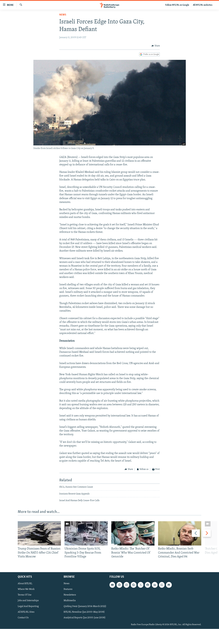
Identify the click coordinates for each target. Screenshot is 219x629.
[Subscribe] (169, 585)
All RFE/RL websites (202, 5)
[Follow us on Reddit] (119, 585)
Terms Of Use (24, 595)
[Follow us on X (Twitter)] (140, 585)
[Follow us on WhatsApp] (162, 585)
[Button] (155, 46)
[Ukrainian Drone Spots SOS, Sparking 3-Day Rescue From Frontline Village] (86, 533)
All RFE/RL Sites (26, 612)
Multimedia (70, 601)
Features (68, 589)
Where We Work (26, 589)
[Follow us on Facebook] (147, 585)
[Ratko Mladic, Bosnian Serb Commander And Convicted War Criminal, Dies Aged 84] (179, 533)
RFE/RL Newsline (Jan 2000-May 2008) (84, 612)
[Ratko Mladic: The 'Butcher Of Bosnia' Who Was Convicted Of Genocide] (132, 533)
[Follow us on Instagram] (126, 585)
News (62, 15)
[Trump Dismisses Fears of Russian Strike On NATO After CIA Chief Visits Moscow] (39, 533)
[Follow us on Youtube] (112, 585)
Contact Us (23, 617)
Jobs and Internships (28, 601)
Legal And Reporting (28, 606)
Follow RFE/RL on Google (177, 5)
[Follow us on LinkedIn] (154, 585)
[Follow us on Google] (133, 585)
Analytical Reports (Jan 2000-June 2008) (84, 617)
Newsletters (70, 595)
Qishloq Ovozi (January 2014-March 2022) (85, 606)
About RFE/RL (25, 584)
